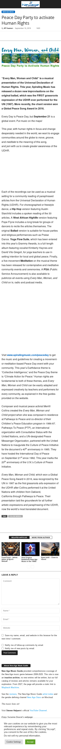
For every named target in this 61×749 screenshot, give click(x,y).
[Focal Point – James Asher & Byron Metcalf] (11, 549)
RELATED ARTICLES (19, 537)
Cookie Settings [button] (14, 742)
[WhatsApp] (26, 36)
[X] (12, 36)
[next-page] (32, 566)
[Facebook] (5, 36)
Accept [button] (30, 742)
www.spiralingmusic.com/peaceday (28, 355)
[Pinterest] (19, 36)
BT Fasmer (8, 28)
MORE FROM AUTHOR (41, 537)
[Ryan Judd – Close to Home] (50, 549)
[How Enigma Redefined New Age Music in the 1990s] (30, 549)
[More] (33, 36)
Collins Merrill (15, 516)
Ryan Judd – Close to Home (49, 558)
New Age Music (8, 12)
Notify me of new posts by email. (20, 648)
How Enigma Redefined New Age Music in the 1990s (29, 559)
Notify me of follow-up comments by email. (24, 645)
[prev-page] (28, 566)
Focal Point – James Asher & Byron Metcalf (9, 559)
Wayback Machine (10, 687)
